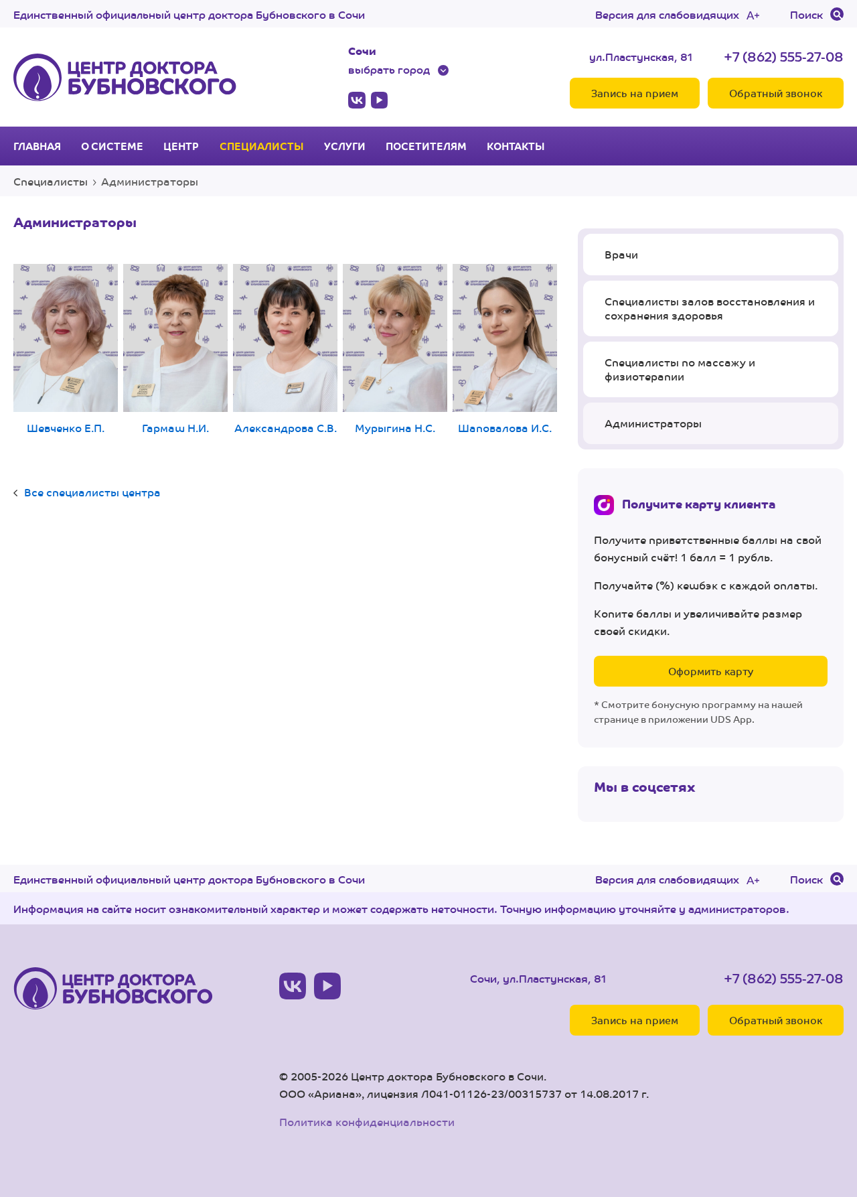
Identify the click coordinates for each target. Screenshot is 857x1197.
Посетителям (426, 146)
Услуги (345, 146)
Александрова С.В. (285, 427)
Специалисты (262, 146)
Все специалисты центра (92, 492)
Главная (37, 146)
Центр (181, 146)
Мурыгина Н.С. (395, 427)
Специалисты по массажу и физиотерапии (680, 369)
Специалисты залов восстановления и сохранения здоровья (710, 308)
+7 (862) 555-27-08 (784, 56)
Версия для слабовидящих (667, 14)
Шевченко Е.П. (65, 427)
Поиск (806, 14)
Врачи (621, 254)
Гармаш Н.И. (175, 427)
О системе (112, 146)
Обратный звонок (775, 93)
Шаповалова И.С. (505, 427)
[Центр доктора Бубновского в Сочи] (124, 77)
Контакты (516, 146)
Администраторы (653, 423)
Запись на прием (634, 93)
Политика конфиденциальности (367, 1121)
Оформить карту (710, 671)
